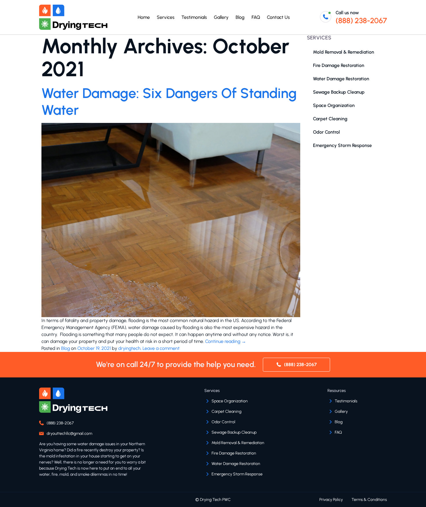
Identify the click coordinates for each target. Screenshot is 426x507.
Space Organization (334, 105)
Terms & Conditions (369, 499)
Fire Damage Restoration (338, 65)
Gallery (221, 17)
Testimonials (194, 17)
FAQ (256, 17)
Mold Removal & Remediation (343, 52)
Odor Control (326, 132)
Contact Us (278, 17)
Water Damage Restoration (341, 78)
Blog (240, 17)
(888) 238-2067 (361, 20)
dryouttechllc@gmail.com (69, 433)
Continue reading (225, 341)
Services (165, 17)
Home (144, 17)
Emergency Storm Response (342, 145)
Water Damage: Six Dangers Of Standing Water (169, 101)
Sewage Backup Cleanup (339, 92)
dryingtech (129, 348)
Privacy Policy (331, 499)
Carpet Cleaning (330, 118)
